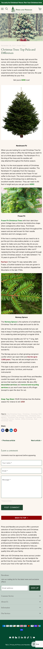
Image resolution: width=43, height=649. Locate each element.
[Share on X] (7, 430)
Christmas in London (9, 416)
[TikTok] (27, 637)
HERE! (32, 184)
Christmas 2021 (36, 414)
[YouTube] (33, 637)
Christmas (26, 414)
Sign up (35, 588)
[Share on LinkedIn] (11, 430)
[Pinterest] (24, 637)
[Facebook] (13, 637)
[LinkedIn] (22, 637)
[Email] (10, 637)
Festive (17, 419)
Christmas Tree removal (16, 417)
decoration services (9, 385)
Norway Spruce (11, 322)
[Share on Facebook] (2, 430)
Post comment (12, 507)
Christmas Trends (8, 419)
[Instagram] (19, 637)
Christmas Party (22, 416)
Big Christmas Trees (14, 414)
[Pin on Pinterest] (15, 430)
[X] (30, 637)
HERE (23, 80)
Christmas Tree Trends (33, 417)
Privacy (12, 645)
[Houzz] (16, 637)
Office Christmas (27, 419)
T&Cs (7, 645)
